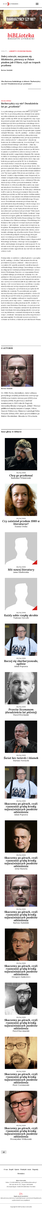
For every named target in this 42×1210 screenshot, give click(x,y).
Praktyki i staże (25, 1169)
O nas (6, 1169)
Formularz (21, 1174)
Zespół (11, 1169)
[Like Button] (3, 1152)
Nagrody (35, 1169)
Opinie (16, 1169)
